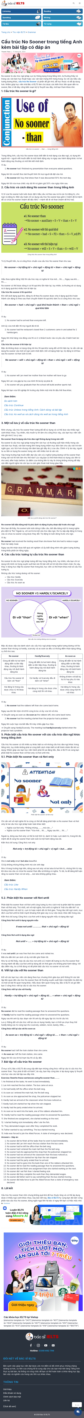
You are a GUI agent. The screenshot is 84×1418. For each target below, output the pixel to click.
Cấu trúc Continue (13, 405)
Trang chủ (5, 32)
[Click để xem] (9, 1406)
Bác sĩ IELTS (53, 1198)
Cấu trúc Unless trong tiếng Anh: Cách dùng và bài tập (33, 409)
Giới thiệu (7, 1389)
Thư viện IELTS (18, 32)
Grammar (32, 32)
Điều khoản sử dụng (12, 1393)
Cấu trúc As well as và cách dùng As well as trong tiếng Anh (36, 414)
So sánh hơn (10, 401)
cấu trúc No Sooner (27, 82)
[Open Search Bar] (74, 3)
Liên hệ (6, 1400)
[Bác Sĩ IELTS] (12, 3)
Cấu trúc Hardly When (15, 889)
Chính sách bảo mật (12, 1397)
